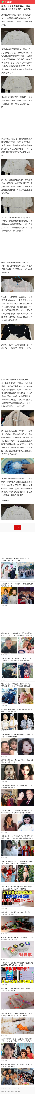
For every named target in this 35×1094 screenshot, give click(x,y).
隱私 (16, 1091)
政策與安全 (9, 1091)
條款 (13, 1091)
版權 (19, 1091)
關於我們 (3, 1091)
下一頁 (17, 527)
